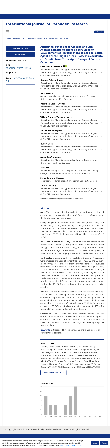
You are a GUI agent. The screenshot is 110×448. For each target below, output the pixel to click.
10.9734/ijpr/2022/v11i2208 (18, 68)
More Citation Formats (53, 373)
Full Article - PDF (21, 48)
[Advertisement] (55, 6)
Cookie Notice (76, 445)
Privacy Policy (64, 445)
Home (8, 39)
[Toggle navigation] (7, 32)
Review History (20, 54)
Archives (16, 39)
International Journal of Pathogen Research (47, 23)
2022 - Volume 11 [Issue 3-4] (33, 39)
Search (99, 32)
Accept (95, 443)
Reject (104, 443)
